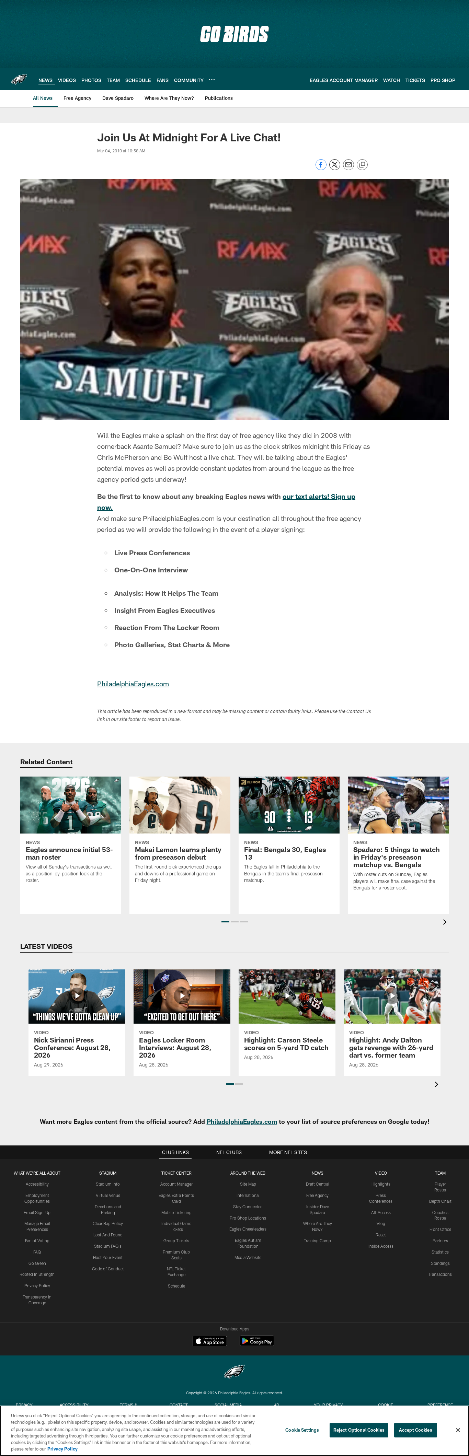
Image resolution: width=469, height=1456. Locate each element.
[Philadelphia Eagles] (234, 1373)
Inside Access (380, 1246)
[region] (234, 1431)
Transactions (440, 1274)
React (381, 1234)
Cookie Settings (302, 1430)
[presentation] (446, 923)
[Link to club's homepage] (19, 79)
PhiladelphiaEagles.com (133, 683)
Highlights (380, 1183)
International (248, 1195)
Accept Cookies (415, 1430)
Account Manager (176, 1183)
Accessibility (37, 1183)
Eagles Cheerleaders (247, 1228)
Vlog (381, 1223)
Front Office (440, 1229)
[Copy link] (362, 165)
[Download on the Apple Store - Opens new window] (209, 1342)
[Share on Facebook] (321, 168)
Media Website (248, 1257)
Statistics (440, 1251)
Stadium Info (108, 1183)
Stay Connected (248, 1206)
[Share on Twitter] (334, 168)
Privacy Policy (37, 1285)
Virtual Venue (108, 1195)
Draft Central (317, 1183)
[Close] (458, 1430)
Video (381, 1172)
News (317, 1172)
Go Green (37, 1263)
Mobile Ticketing (176, 1212)
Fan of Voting (37, 1240)
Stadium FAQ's (108, 1246)
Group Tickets (176, 1240)
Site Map (248, 1183)
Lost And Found (108, 1234)
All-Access (381, 1212)
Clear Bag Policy (108, 1223)
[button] (225, 921)
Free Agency (317, 1195)
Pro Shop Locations (248, 1217)
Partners (440, 1240)
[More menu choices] (212, 79)
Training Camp (317, 1240)
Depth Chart (440, 1201)
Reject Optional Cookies (359, 1430)
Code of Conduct (108, 1268)
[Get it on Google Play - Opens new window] (257, 1344)
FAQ (37, 1251)
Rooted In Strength (37, 1274)
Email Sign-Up (37, 1212)
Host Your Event (108, 1257)
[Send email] (348, 168)
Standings (440, 1263)
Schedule (176, 1285)
